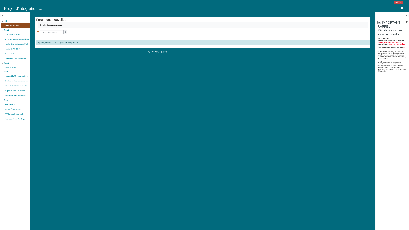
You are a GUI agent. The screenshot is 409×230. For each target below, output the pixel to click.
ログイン (398, 2)
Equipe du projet (10, 67)
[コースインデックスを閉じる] (3, 15)
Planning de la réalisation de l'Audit (16, 44)
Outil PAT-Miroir (9, 104)
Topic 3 (6, 72)
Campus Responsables (12, 109)
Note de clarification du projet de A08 (16, 54)
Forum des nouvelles (11, 26)
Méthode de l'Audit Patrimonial (14, 95)
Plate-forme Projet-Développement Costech (16, 119)
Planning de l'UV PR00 (12, 49)
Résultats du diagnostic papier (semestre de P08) (16, 81)
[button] (38, 32)
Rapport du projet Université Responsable (16, 91)
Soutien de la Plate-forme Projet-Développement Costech (16, 59)
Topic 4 (6, 100)
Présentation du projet (12, 34)
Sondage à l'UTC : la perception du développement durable (16, 76)
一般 (5, 21)
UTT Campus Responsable (14, 114)
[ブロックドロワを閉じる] (406, 15)
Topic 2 (6, 63)
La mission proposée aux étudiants (16, 39)
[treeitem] (15, 23)
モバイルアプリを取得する (157, 52)
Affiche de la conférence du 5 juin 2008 (16, 86)
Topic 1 (6, 30)
